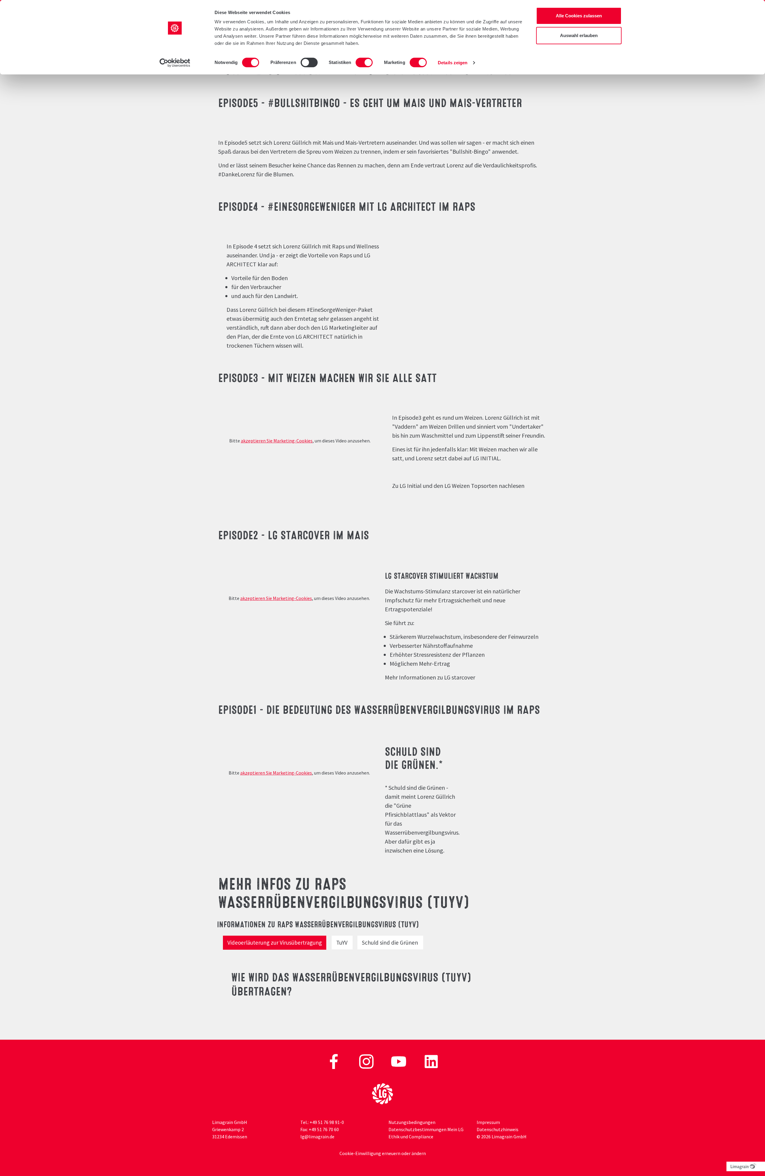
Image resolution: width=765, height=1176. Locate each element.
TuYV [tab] (342, 942)
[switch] (309, 62)
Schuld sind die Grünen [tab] (390, 942)
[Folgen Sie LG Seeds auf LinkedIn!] (431, 1061)
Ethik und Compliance (410, 1137)
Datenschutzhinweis (497, 1129)
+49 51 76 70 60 (324, 1129)
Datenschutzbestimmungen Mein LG (425, 1129)
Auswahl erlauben (579, 35)
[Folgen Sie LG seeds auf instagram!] (367, 1061)
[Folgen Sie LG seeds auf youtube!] (399, 1061)
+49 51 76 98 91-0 (327, 1122)
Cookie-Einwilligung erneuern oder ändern (382, 1153)
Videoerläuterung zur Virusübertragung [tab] (274, 942)
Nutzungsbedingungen (411, 1122)
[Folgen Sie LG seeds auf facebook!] (334, 1061)
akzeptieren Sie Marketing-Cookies (277, 441)
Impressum (488, 1122)
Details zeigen (452, 62)
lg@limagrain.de (317, 1137)
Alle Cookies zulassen (579, 15)
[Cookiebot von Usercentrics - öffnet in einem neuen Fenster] (175, 62)
